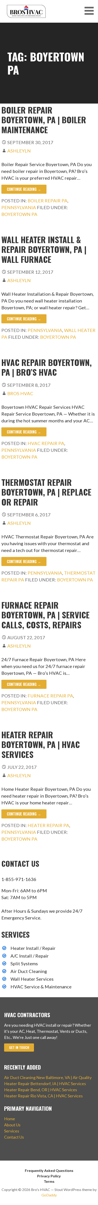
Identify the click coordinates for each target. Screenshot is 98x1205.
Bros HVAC (20, 393)
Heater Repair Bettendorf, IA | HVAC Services (45, 1083)
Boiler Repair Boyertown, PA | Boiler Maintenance (43, 119)
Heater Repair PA (48, 825)
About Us (12, 1124)
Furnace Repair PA (50, 695)
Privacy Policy (49, 1176)
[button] (90, 10)
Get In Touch (19, 1047)
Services (11, 1130)
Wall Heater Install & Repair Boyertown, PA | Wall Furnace (43, 249)
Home (9, 1118)
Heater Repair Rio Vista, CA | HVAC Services (43, 1095)
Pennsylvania (18, 207)
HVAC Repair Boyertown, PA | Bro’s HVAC (46, 367)
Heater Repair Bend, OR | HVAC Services (40, 1089)
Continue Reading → (24, 189)
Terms (49, 1181)
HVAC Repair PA (46, 443)
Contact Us (14, 1137)
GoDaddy (49, 1195)
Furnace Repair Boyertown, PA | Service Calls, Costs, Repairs (45, 614)
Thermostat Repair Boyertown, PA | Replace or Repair (46, 492)
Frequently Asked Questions (49, 1170)
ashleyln (19, 150)
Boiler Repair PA (47, 200)
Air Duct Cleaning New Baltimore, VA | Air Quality (48, 1077)
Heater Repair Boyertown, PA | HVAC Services (40, 744)
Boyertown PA (19, 214)
